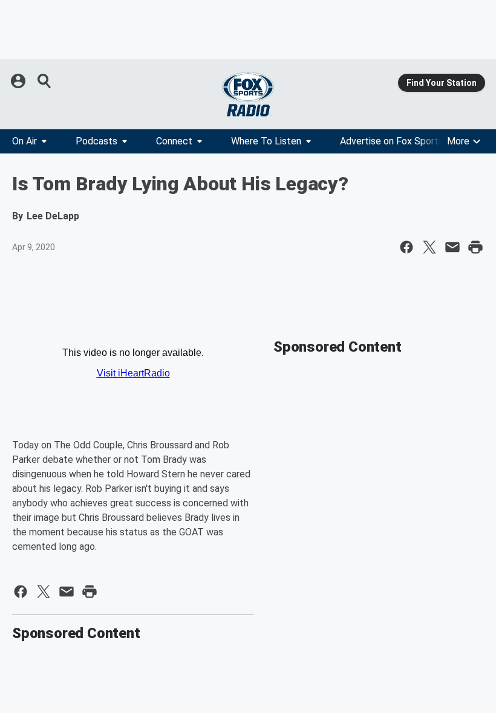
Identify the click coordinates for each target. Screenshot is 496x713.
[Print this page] (475, 247)
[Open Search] (45, 81)
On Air (24, 141)
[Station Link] (248, 94)
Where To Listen (266, 141)
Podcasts (96, 141)
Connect (174, 141)
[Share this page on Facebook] (406, 247)
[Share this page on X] (429, 247)
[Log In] (19, 81)
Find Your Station (441, 83)
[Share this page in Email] (452, 247)
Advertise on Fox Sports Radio (404, 141)
